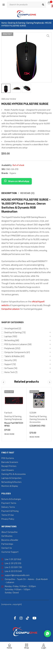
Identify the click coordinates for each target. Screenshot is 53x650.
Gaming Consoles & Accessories (38, 420)
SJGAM (33, 413)
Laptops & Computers (11, 478)
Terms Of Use (7, 515)
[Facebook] (15, 618)
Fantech (8, 413)
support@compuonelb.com (17, 575)
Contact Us (6, 548)
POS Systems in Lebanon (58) (18, 344)
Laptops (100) (10, 336)
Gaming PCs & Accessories (13, 474)
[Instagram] (21, 618)
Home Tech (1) (10, 372)
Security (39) (10, 360)
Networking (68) (11, 340)
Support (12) (10, 364)
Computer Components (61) (17, 352)
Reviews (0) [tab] (27, 193)
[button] (48, 36)
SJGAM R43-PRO (37, 426)
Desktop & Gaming (16, 23)
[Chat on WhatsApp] (47, 633)
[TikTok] (27, 618)
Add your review (8, 99)
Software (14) (10, 368)
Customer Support (10, 552)
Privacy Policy (7, 519)
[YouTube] (34, 618)
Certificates (6, 536)
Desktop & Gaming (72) (15, 332)
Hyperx (13, 173)
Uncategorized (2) (12, 328)
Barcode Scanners (9, 462)
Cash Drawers (7, 470)
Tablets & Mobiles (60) (14, 356)
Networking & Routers (11, 482)
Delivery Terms (8, 507)
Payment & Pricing (10, 511)
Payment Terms (8, 503)
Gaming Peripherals (35, 23)
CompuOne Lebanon (10, 309)
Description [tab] (9, 193)
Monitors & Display (9, 486)
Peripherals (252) (12, 348)
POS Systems (7, 458)
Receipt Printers (8, 466)
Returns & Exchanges (11, 499)
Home (4, 23)
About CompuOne (9, 532)
